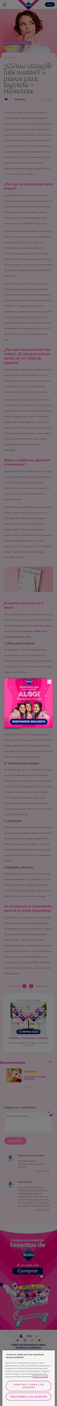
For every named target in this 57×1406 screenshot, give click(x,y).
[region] (28, 1378)
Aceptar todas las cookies (29, 1386)
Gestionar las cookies (28, 1396)
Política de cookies (40, 1377)
